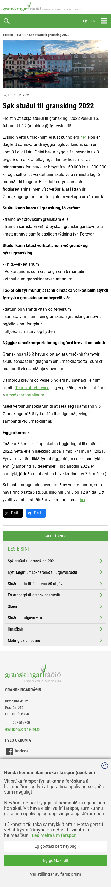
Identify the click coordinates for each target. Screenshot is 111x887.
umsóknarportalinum (25, 395)
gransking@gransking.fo (22, 729)
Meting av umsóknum (25, 640)
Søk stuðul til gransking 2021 (32, 561)
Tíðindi (21, 35)
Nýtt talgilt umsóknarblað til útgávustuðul (42, 572)
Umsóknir (15, 629)
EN (93, 21)
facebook (21, 751)
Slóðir (12, 606)
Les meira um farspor (54, 835)
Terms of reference (32, 387)
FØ (85, 21)
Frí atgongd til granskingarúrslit (34, 595)
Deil (14, 513)
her (83, 137)
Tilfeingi (8, 35)
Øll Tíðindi (55, 536)
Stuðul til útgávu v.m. (25, 617)
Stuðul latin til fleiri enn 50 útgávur (37, 583)
